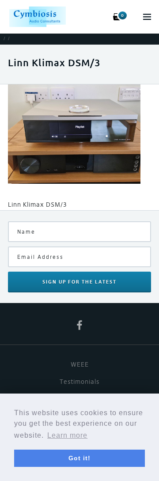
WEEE (80, 364)
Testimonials (79, 382)
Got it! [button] (79, 458)
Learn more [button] (67, 435)
